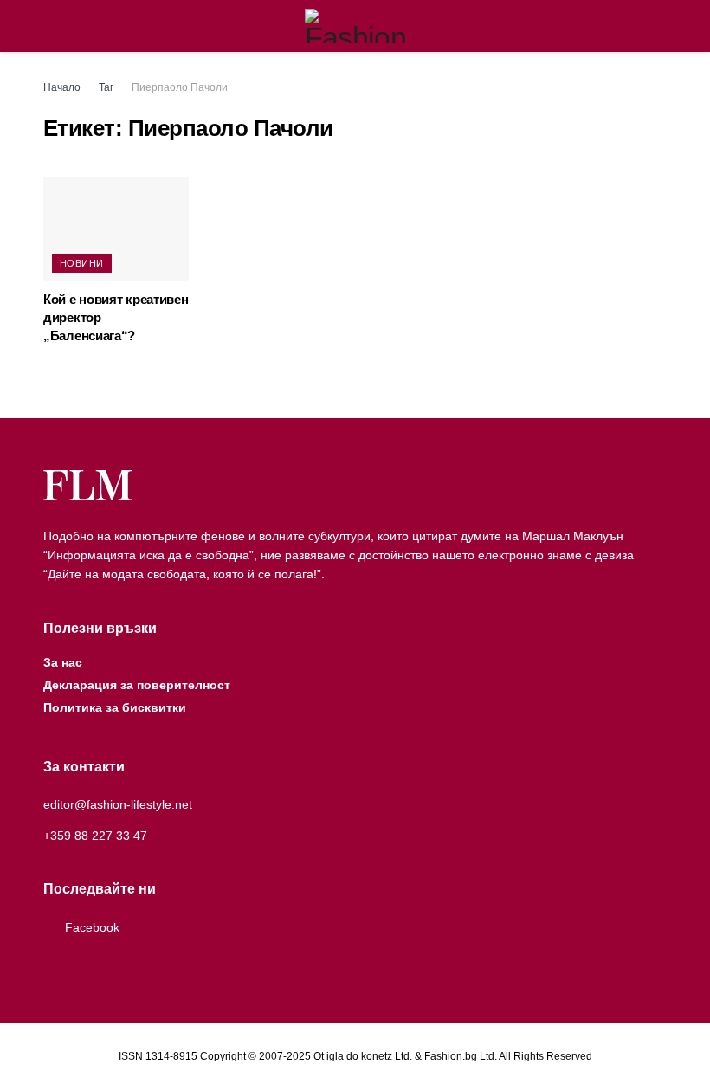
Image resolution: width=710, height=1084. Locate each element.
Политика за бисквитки (114, 707)
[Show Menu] (50, 26)
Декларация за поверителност (136, 685)
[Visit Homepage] (355, 26)
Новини (82, 263)
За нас (62, 662)
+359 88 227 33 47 (95, 835)
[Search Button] (659, 26)
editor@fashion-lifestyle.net (117, 804)
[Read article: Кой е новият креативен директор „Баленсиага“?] (116, 229)
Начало (62, 87)
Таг (106, 87)
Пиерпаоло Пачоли (180, 87)
